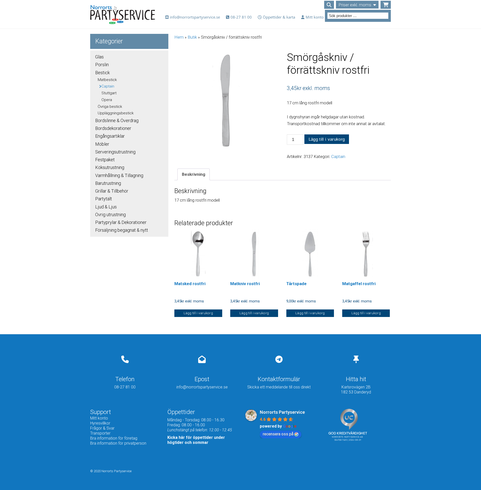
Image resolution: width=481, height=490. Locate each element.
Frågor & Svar (102, 428)
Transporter (100, 433)
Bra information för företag (113, 438)
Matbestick (107, 79)
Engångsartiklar (110, 136)
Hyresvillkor (100, 423)
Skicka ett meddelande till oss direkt (279, 387)
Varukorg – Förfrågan (386, 5)
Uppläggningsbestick (116, 113)
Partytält (103, 198)
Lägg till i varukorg (327, 139)
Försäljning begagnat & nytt (121, 230)
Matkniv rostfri (245, 283)
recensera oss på (278, 434)
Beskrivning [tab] (193, 174)
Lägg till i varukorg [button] (198, 313)
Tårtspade (296, 283)
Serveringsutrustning (115, 151)
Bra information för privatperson (118, 443)
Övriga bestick (110, 106)
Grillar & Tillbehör (111, 191)
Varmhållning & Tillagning (119, 175)
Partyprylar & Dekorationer (121, 222)
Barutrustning (108, 183)
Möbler (102, 144)
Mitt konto (315, 17)
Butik (192, 37)
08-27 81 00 (241, 17)
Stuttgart (108, 93)
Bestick (102, 72)
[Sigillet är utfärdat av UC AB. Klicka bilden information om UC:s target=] (349, 452)
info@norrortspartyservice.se (195, 17)
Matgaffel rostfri (359, 283)
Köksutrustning (109, 167)
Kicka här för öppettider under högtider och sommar (196, 440)
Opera (106, 100)
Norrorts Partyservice (282, 412)
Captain (338, 156)
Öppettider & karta (279, 17)
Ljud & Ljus (106, 206)
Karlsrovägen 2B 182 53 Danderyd (356, 389)
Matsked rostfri (189, 283)
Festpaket (105, 159)
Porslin (102, 64)
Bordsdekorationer (113, 128)
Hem (179, 37)
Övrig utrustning (110, 214)
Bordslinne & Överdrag (117, 120)
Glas (99, 56)
